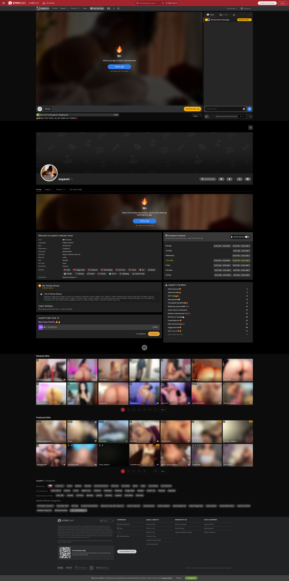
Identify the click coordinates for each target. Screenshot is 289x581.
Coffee (69, 274)
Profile (54, 8)
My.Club (65, 277)
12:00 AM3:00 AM (221, 246)
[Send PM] (248, 179)
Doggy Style (80, 270)
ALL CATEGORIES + (78, 510)
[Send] (249, 109)
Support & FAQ (209, 524)
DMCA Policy (150, 532)
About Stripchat (124, 524)
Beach (153, 270)
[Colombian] (50, 486)
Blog (120, 528)
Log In (282, 3)
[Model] (250, 127)
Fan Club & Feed (75, 190)
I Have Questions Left (127, 551)
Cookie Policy (167, 578)
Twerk (133, 270)
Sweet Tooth (139, 274)
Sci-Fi (114, 274)
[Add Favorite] (39, 109)
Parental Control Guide (153, 540)
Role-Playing (108, 270)
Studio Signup (179, 528)
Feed (85, 8)
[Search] (162, 3)
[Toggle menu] (3, 3)
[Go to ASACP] (69, 568)
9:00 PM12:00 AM (240, 270)
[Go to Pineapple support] (91, 568)
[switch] (247, 237)
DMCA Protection (209, 532)
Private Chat (244, 20)
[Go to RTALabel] (61, 568)
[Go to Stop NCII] (102, 568)
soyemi (39, 481)
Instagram (72, 277)
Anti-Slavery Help (152, 544)
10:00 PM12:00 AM (240, 246)
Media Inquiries (124, 536)
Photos (75, 8)
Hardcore (94, 270)
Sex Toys (122, 270)
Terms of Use (150, 528)
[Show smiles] (244, 109)
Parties (103, 274)
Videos (64, 8)
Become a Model (180, 524)
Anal (68, 270)
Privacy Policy (150, 524)
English (105, 520)
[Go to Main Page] (17, 3)
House (92, 274)
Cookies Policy (151, 536)
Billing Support (209, 528)
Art (143, 270)
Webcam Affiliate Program (183, 532)
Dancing (81, 274)
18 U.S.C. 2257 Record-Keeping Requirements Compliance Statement (208, 568)
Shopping (125, 274)
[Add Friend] (239, 179)
